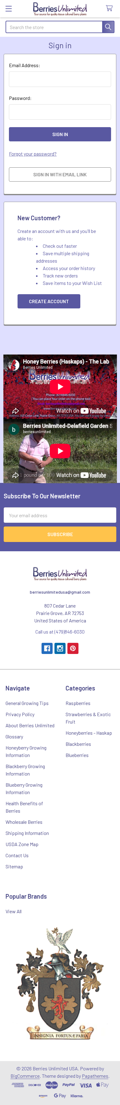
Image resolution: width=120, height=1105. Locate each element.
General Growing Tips (27, 703)
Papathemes (95, 1076)
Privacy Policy (20, 714)
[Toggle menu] (8, 8)
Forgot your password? (33, 154)
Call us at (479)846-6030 (60, 631)
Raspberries (78, 703)
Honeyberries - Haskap (89, 733)
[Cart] (110, 8)
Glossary (14, 736)
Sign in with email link (60, 174)
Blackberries (78, 744)
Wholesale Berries (24, 822)
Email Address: (24, 65)
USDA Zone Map (22, 844)
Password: (20, 98)
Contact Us (17, 855)
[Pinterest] (72, 648)
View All (14, 911)
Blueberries (77, 755)
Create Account (49, 301)
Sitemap (14, 866)
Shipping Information (27, 833)
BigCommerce (25, 1076)
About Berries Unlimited (30, 725)
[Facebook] (47, 648)
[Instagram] (60, 648)
